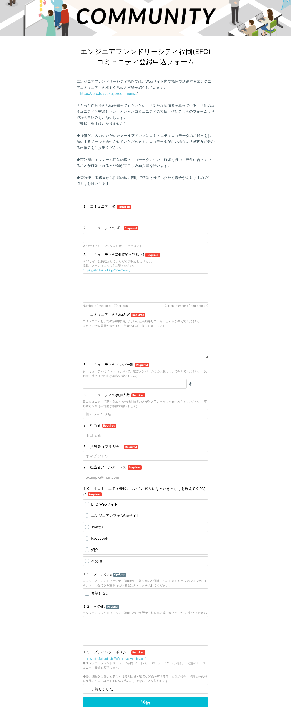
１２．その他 (100, 606)
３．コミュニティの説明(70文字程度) (121, 254)
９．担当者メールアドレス (112, 467)
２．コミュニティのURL (110, 227)
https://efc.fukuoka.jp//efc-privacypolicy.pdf (114, 658)
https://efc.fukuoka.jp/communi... (108, 93)
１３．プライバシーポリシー (113, 652)
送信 (145, 702)
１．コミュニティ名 (106, 206)
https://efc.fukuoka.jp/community (106, 270)
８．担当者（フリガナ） (110, 446)
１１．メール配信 (104, 574)
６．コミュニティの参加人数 (113, 395)
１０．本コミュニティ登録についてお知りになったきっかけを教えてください (144, 491)
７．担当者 (99, 425)
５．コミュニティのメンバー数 (115, 364)
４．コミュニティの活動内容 (113, 314)
